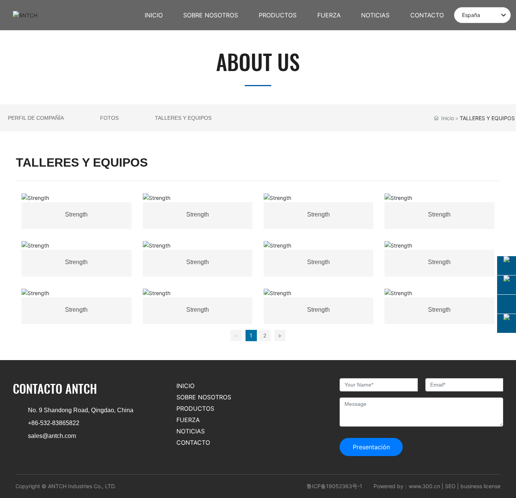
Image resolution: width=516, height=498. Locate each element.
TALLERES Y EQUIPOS (183, 118)
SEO (450, 486)
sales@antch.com (52, 436)
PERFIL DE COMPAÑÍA (36, 118)
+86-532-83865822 (53, 423)
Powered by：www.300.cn (407, 486)
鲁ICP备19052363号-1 (334, 486)
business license (480, 486)
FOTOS (109, 118)
